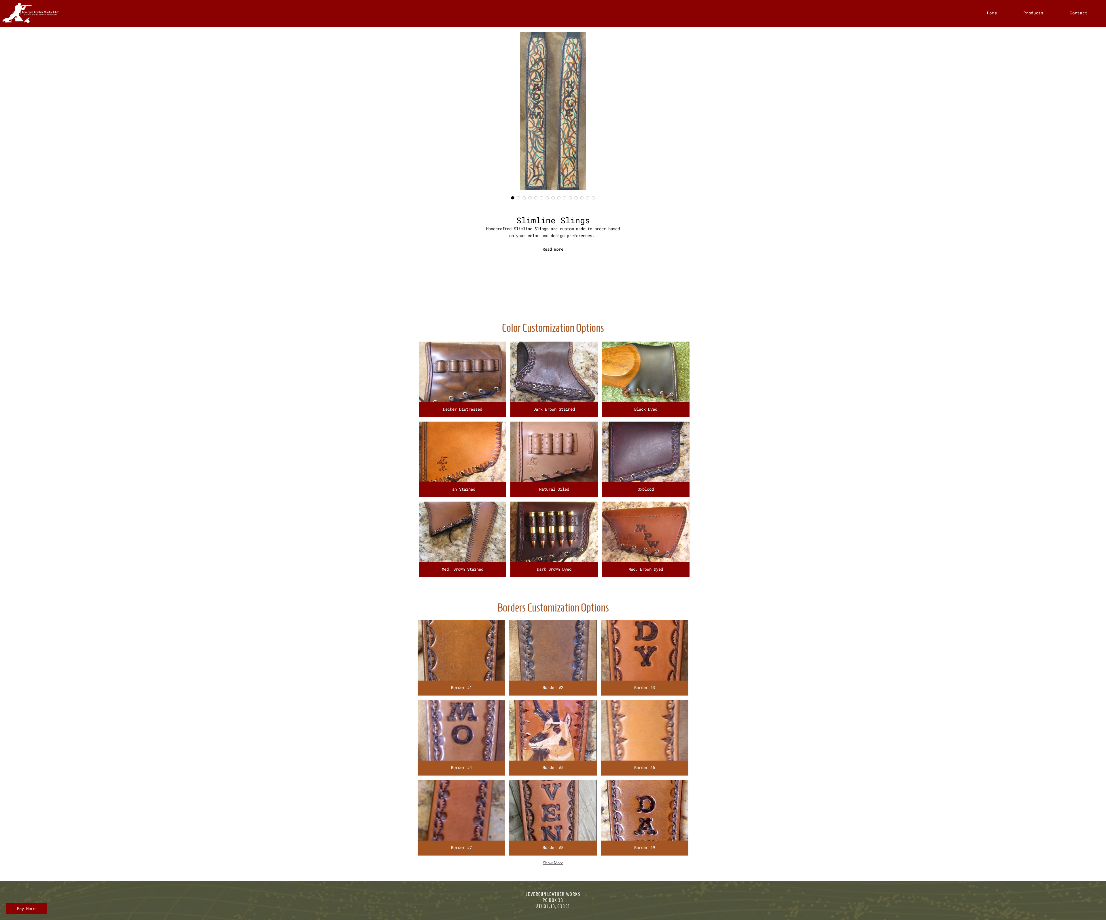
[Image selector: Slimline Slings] (513, 198)
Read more (553, 249)
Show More (553, 862)
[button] (462, 379)
